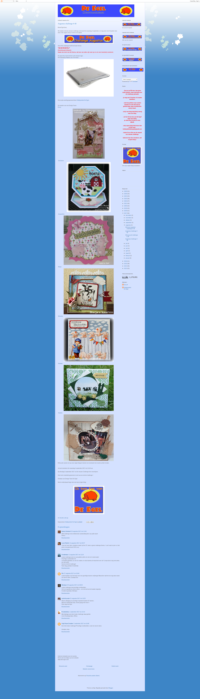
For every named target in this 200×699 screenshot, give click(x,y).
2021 (125, 203)
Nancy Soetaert (66, 531)
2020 (125, 206)
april (127, 250)
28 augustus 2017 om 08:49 (75, 585)
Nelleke (60, 363)
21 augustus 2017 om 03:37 (77, 543)
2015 (125, 263)
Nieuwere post (63, 666)
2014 (125, 266)
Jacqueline (61, 214)
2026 (125, 191)
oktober (128, 220)
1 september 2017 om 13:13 (77, 612)
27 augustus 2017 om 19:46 (71, 573)
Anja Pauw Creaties (67, 623)
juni (127, 246)
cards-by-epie (66, 598)
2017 (125, 213)
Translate (135, 81)
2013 (125, 268)
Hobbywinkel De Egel (83, 100)
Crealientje (65, 554)
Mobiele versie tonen (88, 669)
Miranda (60, 316)
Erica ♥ (126, 284)
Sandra (60, 413)
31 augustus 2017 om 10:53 (78, 598)
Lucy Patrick (65, 543)
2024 (125, 196)
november (128, 217)
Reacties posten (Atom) (92, 675)
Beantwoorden (66, 538)
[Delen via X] (90, 522)
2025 (125, 193)
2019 (125, 208)
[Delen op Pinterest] (93, 522)
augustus (128, 225)
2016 (125, 261)
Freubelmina (65, 612)
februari (128, 255)
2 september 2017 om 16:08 (81, 623)
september (129, 222)
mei (127, 248)
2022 (125, 201)
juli (127, 243)
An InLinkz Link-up (63, 518)
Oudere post (115, 666)
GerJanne (61, 160)
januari (128, 258)
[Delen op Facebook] (91, 522)
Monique (64, 585)
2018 (125, 210)
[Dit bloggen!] (88, 522)
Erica (59, 107)
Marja (59, 266)
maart (127, 253)
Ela (62, 573)
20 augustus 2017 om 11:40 (78, 531)
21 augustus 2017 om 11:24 (76, 554)
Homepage (89, 666)
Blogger (111, 688)
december (128, 215)
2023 (125, 198)
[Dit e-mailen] (87, 522)
